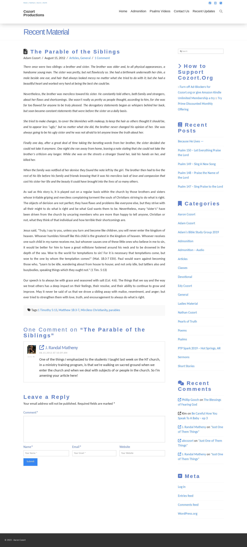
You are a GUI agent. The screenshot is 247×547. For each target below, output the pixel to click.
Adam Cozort (186, 223)
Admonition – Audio (191, 250)
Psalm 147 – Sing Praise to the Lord (200, 186)
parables (114, 310)
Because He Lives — (191, 141)
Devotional (185, 277)
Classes (182, 268)
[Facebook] (210, 3)
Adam (25, 3)
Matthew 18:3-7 (69, 310)
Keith (45, 3)
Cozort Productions (33, 13)
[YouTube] (216, 3)
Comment (30, 412)
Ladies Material (188, 304)
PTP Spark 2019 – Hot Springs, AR (199, 348)
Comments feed (188, 505)
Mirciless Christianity (94, 310)
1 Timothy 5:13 (47, 310)
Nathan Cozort (187, 312)
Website (124, 447)
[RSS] (221, 3)
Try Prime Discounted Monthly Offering (200, 104)
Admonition (185, 241)
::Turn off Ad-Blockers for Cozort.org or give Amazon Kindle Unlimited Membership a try (199, 92)
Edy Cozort (185, 286)
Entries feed (185, 496)
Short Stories (186, 366)
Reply (30, 357)
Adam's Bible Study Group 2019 (198, 232)
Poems (182, 330)
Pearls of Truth (187, 321)
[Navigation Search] (220, 15)
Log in (182, 487)
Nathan (32, 3)
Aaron (39, 3)
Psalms (182, 339)
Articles (74, 58)
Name (28, 447)
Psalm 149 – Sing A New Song (197, 164)
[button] (244, 2)
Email (76, 447)
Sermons (183, 357)
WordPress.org (187, 513)
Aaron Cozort (186, 214)
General (85, 58)
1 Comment (102, 58)
